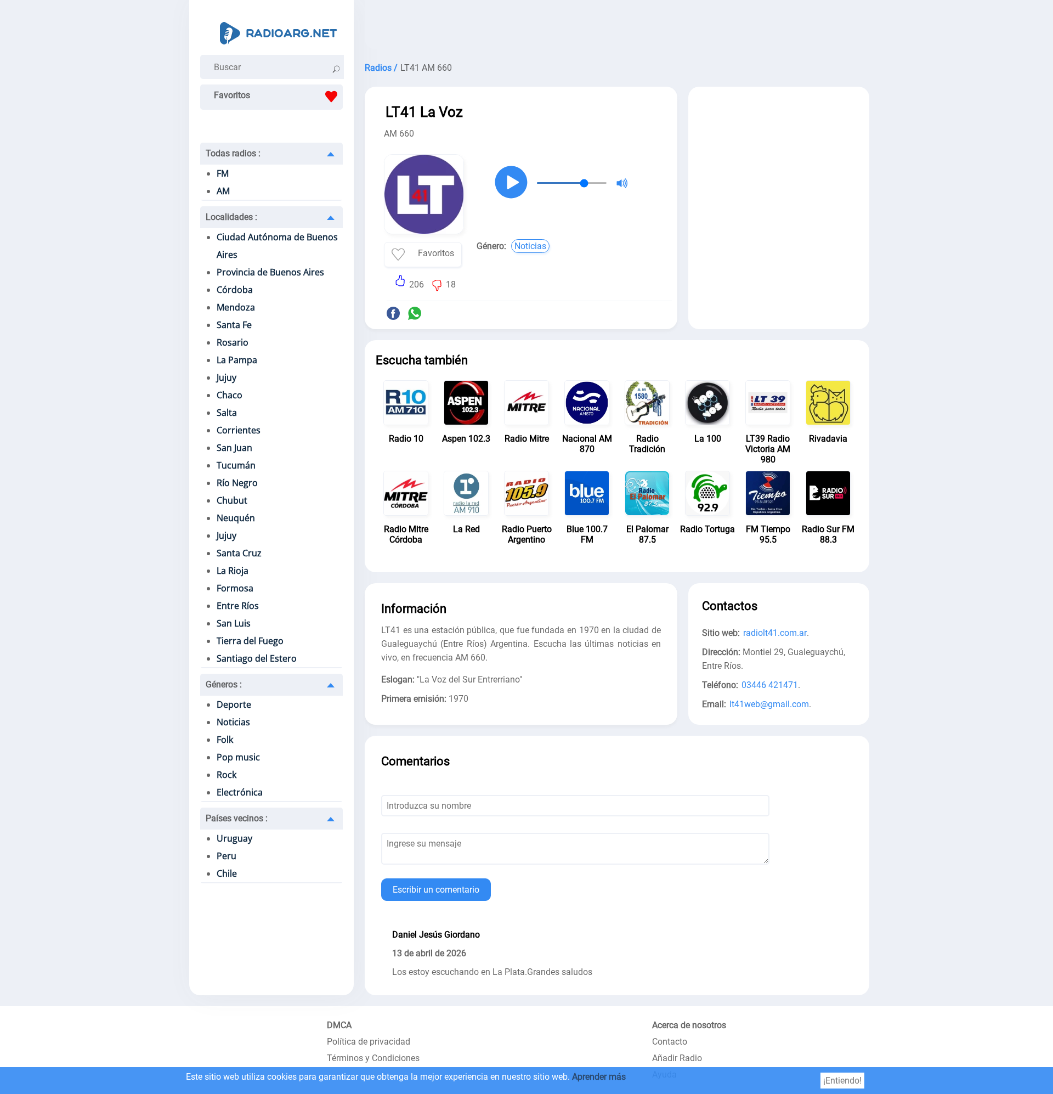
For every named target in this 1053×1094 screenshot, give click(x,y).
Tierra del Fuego (250, 641)
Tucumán (236, 465)
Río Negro (237, 483)
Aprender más (599, 1077)
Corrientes (239, 430)
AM (223, 191)
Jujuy (226, 377)
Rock (226, 775)
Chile (227, 873)
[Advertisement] (617, 27)
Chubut (232, 500)
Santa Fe (234, 325)
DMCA (339, 1025)
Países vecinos (237, 818)
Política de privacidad (368, 1041)
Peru (226, 856)
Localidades (231, 217)
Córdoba (235, 290)
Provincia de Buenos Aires (270, 272)
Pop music (238, 757)
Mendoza (236, 307)
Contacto (669, 1041)
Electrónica (240, 792)
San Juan (234, 448)
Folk (225, 740)
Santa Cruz (239, 553)
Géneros (224, 684)
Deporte (234, 704)
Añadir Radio (677, 1058)
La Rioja (232, 571)
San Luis (234, 623)
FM (223, 173)
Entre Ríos (238, 606)
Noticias (233, 722)
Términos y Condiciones (373, 1058)
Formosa (235, 588)
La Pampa (237, 360)
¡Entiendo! (842, 1080)
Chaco (229, 395)
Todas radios (233, 153)
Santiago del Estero (257, 658)
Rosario (232, 342)
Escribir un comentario (436, 889)
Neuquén (236, 518)
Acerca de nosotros (689, 1025)
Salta (227, 413)
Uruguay (234, 838)
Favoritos (232, 95)
